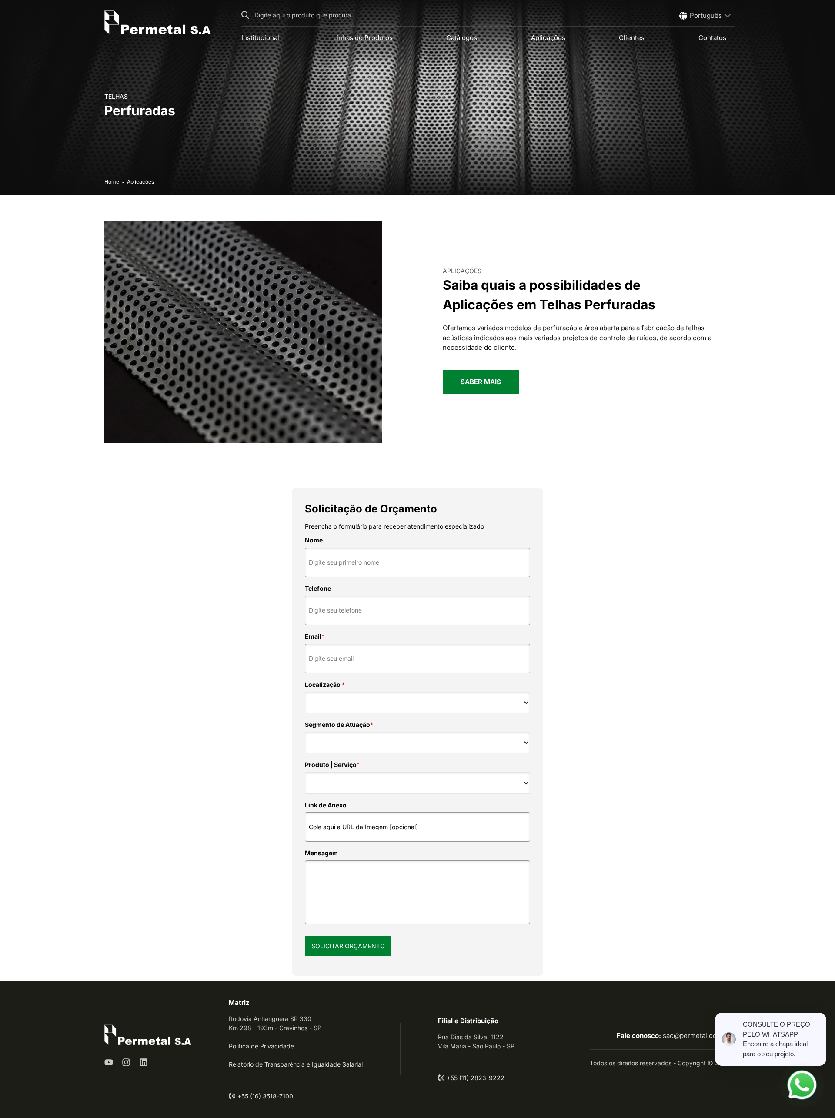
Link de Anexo (326, 805)
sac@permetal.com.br (697, 1035)
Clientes (632, 37)
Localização (325, 684)
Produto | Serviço (332, 764)
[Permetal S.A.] (157, 22)
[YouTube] (108, 1062)
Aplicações (548, 37)
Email (314, 636)
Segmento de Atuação (339, 724)
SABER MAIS (481, 382)
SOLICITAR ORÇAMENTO (348, 946)
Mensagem (321, 853)
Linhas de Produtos (363, 37)
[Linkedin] (143, 1062)
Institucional (260, 37)
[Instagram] (126, 1062)
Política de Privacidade (261, 1046)
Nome (314, 540)
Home (111, 181)
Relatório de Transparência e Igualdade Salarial (296, 1064)
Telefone (318, 588)
